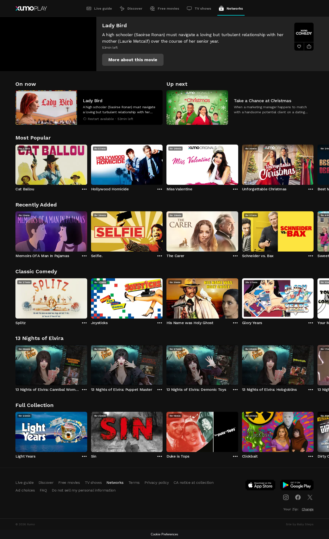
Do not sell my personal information (84, 490)
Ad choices (25, 490)
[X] (310, 497)
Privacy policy (157, 482)
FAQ (43, 490)
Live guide (103, 8)
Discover (134, 8)
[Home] (31, 8)
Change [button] (308, 509)
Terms (134, 482)
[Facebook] (298, 497)
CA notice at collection (194, 482)
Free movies (168, 8)
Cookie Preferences (164, 534)
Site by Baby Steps (300, 524)
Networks (235, 8)
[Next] (313, 163)
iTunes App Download (260, 486)
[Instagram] (286, 497)
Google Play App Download (297, 486)
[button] (133, 60)
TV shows (203, 8)
